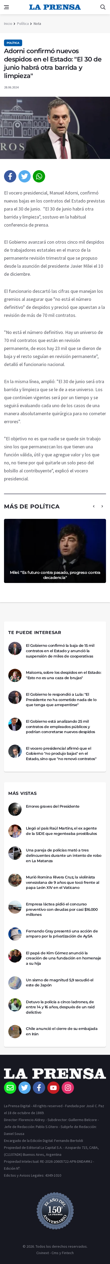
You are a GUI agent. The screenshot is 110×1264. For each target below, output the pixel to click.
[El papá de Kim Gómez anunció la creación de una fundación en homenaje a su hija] (15, 956)
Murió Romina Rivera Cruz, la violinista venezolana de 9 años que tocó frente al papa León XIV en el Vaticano (62, 882)
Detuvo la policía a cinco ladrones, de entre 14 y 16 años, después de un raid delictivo (60, 1007)
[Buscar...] (103, 7)
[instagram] (68, 1088)
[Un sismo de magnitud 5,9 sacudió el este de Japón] (15, 983)
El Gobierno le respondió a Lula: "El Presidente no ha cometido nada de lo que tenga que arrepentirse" (61, 699)
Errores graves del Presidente (53, 806)
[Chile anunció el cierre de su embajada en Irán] (15, 1031)
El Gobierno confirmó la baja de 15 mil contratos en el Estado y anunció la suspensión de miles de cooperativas (60, 650)
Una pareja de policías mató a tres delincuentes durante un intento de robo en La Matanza (63, 855)
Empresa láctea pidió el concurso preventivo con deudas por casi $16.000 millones (61, 909)
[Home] (55, 1075)
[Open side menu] (6, 7)
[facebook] (10, 176)
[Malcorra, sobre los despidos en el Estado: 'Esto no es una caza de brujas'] (15, 675)
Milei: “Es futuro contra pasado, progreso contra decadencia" (55, 575)
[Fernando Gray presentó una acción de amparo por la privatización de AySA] (15, 934)
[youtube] (53, 1088)
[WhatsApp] (39, 176)
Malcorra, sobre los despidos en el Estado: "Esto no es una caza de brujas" (63, 675)
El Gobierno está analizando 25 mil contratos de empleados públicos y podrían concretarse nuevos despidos (60, 726)
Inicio (8, 23)
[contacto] (10, 1088)
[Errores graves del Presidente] (15, 809)
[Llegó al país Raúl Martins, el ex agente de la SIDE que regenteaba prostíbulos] (15, 831)
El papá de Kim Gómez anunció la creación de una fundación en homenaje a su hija (63, 958)
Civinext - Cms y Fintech (55, 1252)
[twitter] (24, 176)
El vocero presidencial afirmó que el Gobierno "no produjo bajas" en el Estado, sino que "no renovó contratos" (61, 753)
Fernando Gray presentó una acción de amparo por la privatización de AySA (62, 934)
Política (23, 23)
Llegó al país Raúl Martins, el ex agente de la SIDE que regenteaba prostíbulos (61, 831)
